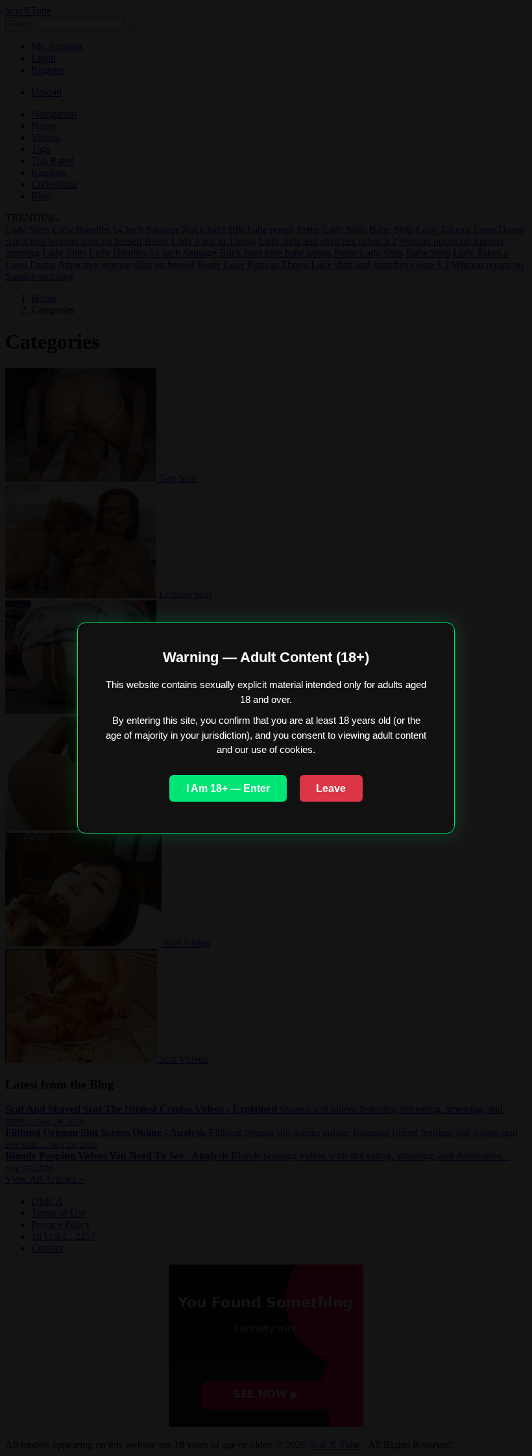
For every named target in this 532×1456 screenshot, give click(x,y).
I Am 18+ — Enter (228, 788)
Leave (331, 788)
